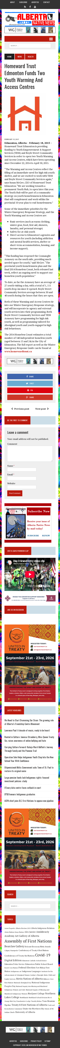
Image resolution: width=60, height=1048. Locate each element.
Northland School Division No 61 (40, 997)
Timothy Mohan (36, 1001)
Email (10, 474)
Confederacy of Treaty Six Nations (19, 955)
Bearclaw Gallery (14, 946)
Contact (46, 2)
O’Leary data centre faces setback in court (22, 787)
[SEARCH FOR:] (30, 45)
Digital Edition (12, 960)
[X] (25, 6)
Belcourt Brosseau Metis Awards (38, 946)
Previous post (21, 408)
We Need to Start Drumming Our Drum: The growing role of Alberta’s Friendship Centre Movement (29, 722)
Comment (12, 443)
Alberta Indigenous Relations (43, 928)
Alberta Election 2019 (23, 928)
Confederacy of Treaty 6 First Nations (34, 950)
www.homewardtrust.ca (18, 351)
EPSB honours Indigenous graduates (19, 794)
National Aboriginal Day (22, 982)
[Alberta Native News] (30, 19)
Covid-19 (42, 955)
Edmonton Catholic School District (34, 961)
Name (10, 465)
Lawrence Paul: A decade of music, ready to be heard (27, 730)
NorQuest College (36, 993)
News (20, 56)
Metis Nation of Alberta (29, 978)
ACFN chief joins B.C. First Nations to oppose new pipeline (28, 800)
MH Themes (43, 1045)
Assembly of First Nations (28, 941)
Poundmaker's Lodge (23, 1001)
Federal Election (26, 967)
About (12, 2)
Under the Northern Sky (33, 1008)
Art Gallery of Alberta (27, 935)
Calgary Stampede (11, 950)
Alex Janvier (30, 932)
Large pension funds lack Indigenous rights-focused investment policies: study (26, 779)
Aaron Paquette (9, 928)
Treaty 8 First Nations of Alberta (29, 1004)
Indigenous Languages (31, 971)
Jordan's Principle (36, 975)
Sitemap (48, 1041)
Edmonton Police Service (14, 964)
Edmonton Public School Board (39, 964)
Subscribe (23, 2)
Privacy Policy (36, 1041)
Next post (40, 408)
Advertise (35, 2)
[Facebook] (30, 6)
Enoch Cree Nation (11, 968)
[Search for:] (30, 906)
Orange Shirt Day (10, 1001)
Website (11, 483)
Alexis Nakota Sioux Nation (14, 932)
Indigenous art (16, 971)
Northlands (24, 997)
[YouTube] (35, 6)
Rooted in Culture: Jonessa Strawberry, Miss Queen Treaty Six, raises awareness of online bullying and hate (29, 738)
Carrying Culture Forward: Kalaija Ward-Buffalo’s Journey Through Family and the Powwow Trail (28, 748)
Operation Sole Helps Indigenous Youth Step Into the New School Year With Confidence (28, 759)
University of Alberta (25, 1012)
